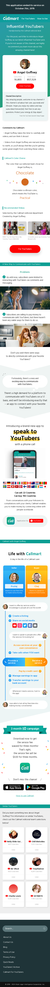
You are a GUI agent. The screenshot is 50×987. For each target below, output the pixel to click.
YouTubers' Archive (11, 967)
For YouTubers (28, 18)
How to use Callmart (25, 795)
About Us (7, 937)
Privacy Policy (9, 957)
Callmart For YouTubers (13, 972)
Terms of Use (8, 952)
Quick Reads (8, 962)
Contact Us (8, 942)
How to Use (42, 18)
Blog (5, 947)
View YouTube (25, 86)
